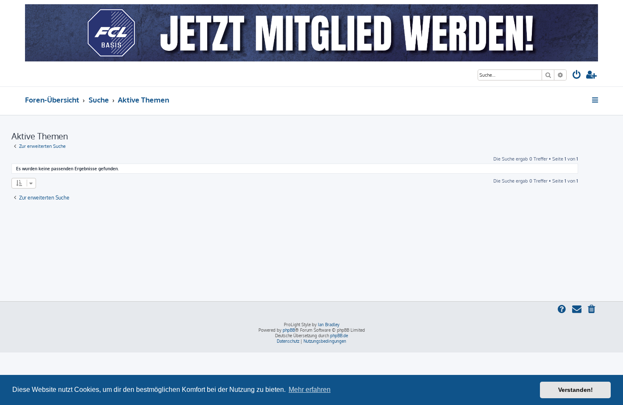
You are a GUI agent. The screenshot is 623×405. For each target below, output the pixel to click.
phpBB (289, 330)
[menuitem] (577, 75)
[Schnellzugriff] (595, 100)
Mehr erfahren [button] (310, 389)
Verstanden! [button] (575, 389)
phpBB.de (339, 335)
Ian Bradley (328, 324)
